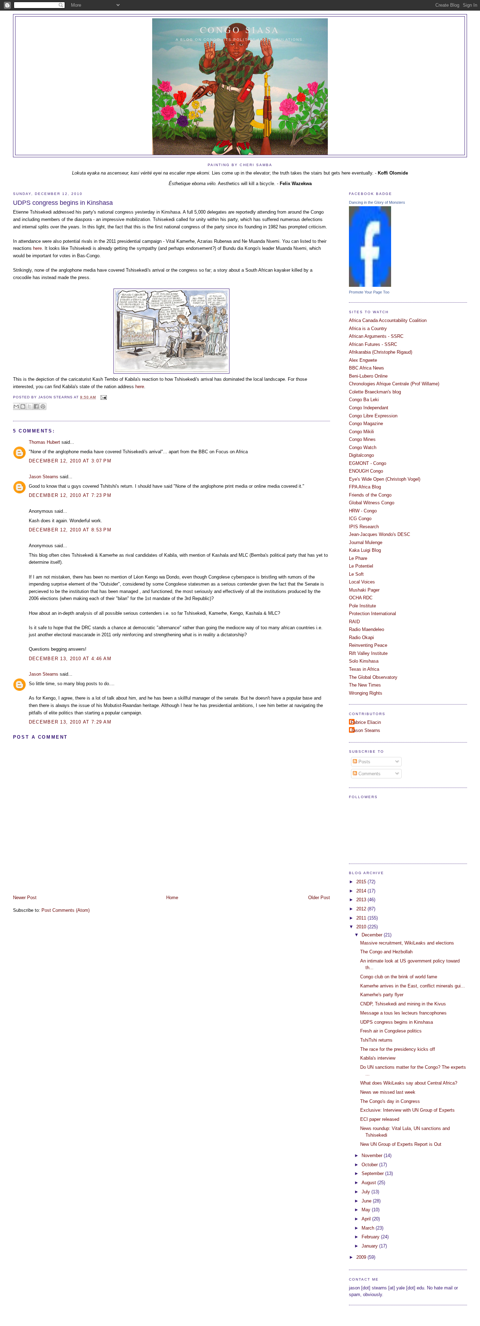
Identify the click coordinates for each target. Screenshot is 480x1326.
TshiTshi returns (376, 1040)
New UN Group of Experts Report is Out (400, 1144)
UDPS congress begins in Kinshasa (63, 202)
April (367, 1218)
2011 (362, 918)
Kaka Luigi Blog (365, 550)
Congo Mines (362, 439)
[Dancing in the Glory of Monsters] (370, 285)
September (373, 1173)
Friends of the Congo (370, 495)
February (371, 1236)
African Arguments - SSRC (376, 336)
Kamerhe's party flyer (381, 994)
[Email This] (16, 406)
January (370, 1246)
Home (172, 897)
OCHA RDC (360, 597)
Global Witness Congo (371, 502)
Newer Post (25, 897)
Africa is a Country (368, 328)
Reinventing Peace (368, 645)
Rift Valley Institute (368, 653)
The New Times (365, 685)
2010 (362, 926)
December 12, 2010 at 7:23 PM (70, 495)
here (37, 248)
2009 (362, 1257)
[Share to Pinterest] (42, 406)
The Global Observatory (373, 677)
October (370, 1164)
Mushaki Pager (364, 590)
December (373, 934)
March (369, 1228)
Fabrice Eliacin (366, 722)
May (367, 1209)
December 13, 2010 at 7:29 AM (70, 722)
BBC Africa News (366, 368)
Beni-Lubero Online (368, 376)
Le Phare (358, 558)
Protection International (372, 613)
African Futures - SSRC (373, 344)
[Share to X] (29, 406)
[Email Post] (102, 397)
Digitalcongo (361, 455)
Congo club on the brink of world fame (398, 976)
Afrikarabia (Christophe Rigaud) (380, 352)
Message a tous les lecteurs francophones (403, 1013)
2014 (362, 891)
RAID (354, 621)
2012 (362, 908)
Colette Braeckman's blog (375, 391)
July (366, 1191)
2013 (362, 899)
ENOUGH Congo (366, 471)
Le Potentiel (361, 566)
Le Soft (356, 574)
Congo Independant (368, 407)
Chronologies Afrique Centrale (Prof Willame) (394, 383)
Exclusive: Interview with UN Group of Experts (407, 1110)
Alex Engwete (363, 360)
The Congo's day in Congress (390, 1101)
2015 (362, 881)
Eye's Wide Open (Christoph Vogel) (384, 479)
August (369, 1182)
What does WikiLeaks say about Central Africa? (408, 1083)
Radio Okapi (361, 637)
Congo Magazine (366, 423)
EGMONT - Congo (367, 463)
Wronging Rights (365, 693)
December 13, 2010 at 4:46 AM (70, 658)
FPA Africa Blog (365, 487)
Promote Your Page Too (369, 292)
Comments (369, 773)
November (373, 1155)
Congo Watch (362, 447)
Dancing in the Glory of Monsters (377, 202)
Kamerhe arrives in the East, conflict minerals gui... (412, 986)
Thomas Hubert (44, 442)
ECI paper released (379, 1119)
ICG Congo (360, 518)
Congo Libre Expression (373, 415)
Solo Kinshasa (363, 661)
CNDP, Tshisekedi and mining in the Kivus (403, 1003)
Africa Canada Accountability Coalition (388, 320)
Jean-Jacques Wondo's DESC (379, 534)
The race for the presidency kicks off (397, 1049)
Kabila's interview (377, 1058)
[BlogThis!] (22, 406)
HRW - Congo (363, 510)
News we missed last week (387, 1092)
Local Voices (362, 582)
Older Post (319, 897)
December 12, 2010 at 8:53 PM (70, 529)
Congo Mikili (361, 431)
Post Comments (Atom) (65, 910)
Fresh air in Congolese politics (391, 1031)
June (367, 1201)
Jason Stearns (43, 476)
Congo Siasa (240, 30)
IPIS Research (364, 526)
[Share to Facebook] (36, 406)
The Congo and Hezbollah (386, 951)
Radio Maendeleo (366, 629)
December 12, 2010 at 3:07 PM (70, 460)
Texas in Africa (364, 669)
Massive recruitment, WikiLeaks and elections (407, 943)
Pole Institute (362, 605)
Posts (363, 761)
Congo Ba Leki (364, 399)
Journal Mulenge (365, 542)
